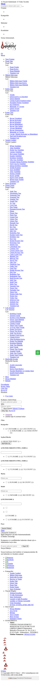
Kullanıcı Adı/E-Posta (8, 400)
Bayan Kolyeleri (15, 120)
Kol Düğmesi (14, 105)
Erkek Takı (9, 89)
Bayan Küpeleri (15, 122)
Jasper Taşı (13, 229)
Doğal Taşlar (9, 185)
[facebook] (9, 560)
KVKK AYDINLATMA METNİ (21, 605)
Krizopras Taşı (15, 243)
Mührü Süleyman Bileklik (19, 85)
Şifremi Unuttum (18, 408)
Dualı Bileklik (15, 71)
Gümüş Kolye (15, 337)
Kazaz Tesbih (14, 176)
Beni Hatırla (8, 408)
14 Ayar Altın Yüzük (17, 327)
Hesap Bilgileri (10, 379)
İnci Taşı (13, 227)
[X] (6, 562)
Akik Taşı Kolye (15, 333)
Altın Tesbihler (15, 148)
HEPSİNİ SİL (6, 443)
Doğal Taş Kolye (16, 329)
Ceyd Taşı (13, 205)
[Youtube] (9, 564)
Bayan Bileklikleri (16, 124)
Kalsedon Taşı (15, 233)
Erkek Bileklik (15, 99)
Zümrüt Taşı (14, 304)
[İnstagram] (9, 567)
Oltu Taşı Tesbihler (16, 160)
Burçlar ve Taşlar (16, 579)
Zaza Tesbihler (15, 170)
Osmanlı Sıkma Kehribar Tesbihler (22, 162)
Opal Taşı (13, 268)
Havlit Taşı (13, 225)
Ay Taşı (12, 203)
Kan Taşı (13, 239)
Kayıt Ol (4, 390)
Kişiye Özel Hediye (17, 369)
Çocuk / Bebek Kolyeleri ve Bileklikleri (24, 134)
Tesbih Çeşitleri (10, 140)
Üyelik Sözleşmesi (16, 595)
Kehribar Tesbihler (16, 158)
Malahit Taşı (14, 256)
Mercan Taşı (14, 258)
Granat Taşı (14, 217)
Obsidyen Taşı (15, 264)
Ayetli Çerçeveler (16, 365)
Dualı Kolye (14, 69)
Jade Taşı (13, 231)
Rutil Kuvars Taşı (16, 278)
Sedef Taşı (13, 282)
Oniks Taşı (13, 266)
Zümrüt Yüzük (15, 316)
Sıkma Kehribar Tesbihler (19, 166)
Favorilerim (5, 384)
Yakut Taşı (13, 292)
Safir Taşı (13, 280)
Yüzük (12, 95)
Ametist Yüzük (15, 351)
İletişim (7, 381)
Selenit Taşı (14, 245)
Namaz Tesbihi (15, 174)
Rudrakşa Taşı (15, 274)
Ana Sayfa (13, 611)
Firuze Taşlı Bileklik (17, 320)
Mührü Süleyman (11, 75)
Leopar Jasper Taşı (16, 250)
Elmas (12, 211)
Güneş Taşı (14, 219)
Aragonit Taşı (14, 197)
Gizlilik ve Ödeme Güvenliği (20, 601)
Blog (7, 377)
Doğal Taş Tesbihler (17, 150)
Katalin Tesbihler (16, 156)
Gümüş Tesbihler (16, 152)
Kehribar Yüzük (15, 314)
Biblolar (12, 367)
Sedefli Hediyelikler (17, 373)
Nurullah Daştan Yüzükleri (19, 103)
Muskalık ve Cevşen (17, 106)
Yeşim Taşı (13, 296)
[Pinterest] (9, 558)
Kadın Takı (9, 112)
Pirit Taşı (13, 272)
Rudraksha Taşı (15, 276)
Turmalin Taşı (14, 290)
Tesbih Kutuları (15, 168)
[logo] (20, 46)
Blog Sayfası (14, 617)
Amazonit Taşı (15, 195)
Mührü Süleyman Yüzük (18, 81)
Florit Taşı (13, 215)
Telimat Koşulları (16, 593)
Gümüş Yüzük (15, 323)
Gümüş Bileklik (15, 321)
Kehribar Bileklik (16, 343)
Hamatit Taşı (14, 223)
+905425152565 (29, 634)
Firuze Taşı (14, 213)
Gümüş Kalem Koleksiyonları (20, 101)
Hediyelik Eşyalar (11, 359)
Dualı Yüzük (14, 67)
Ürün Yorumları (15, 603)
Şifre (2, 404)
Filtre (3, 530)
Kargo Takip (5, 386)
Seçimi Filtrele (6, 528)
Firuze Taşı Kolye (16, 331)
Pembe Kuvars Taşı (16, 270)
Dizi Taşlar (13, 207)
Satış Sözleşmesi (15, 597)
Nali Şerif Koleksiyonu (18, 136)
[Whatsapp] (9, 565)
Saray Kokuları (10, 183)
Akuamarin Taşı (15, 193)
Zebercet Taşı (14, 300)
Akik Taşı (13, 191)
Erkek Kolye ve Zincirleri (19, 97)
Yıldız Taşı (13, 298)
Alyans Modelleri (16, 128)
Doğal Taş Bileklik (16, 341)
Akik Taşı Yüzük (16, 353)
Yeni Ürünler (9, 59)
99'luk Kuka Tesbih (17, 179)
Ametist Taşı (14, 199)
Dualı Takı (9, 61)
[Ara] (23, 6)
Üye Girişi (9, 396)
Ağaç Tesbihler (15, 172)
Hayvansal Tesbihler (17, 154)
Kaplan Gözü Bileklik (17, 318)
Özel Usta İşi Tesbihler (18, 164)
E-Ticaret (14, 678)
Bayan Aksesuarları (16, 130)
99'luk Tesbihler (15, 146)
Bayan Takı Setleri (16, 126)
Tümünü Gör (14, 73)
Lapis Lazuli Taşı (16, 254)
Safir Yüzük (14, 347)
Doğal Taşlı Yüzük (16, 355)
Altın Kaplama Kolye (17, 339)
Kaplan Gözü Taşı (16, 235)
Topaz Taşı (13, 288)
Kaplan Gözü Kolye (17, 335)
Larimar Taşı (14, 248)
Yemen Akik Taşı (16, 294)
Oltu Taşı (13, 262)
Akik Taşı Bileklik (16, 345)
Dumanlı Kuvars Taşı (17, 209)
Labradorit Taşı (15, 247)
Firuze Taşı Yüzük (16, 349)
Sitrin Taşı (13, 284)
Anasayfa (8, 415)
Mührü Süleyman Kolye (18, 83)
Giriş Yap (4, 388)
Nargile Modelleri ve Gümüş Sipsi (22, 371)
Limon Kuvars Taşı (16, 252)
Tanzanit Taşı (14, 286)
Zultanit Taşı (14, 302)
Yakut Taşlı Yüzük (16, 325)
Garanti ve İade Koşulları (18, 599)
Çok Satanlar (9, 308)
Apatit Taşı (13, 201)
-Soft (10, 678)
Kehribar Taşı (14, 237)
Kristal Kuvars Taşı (16, 241)
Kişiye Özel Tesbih (16, 177)
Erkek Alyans (14, 108)
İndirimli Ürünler (16, 619)
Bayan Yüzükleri (16, 118)
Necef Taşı (13, 260)
